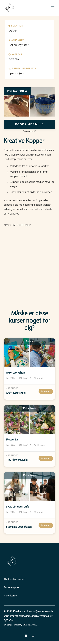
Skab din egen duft (17, 506)
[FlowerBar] (29, 419)
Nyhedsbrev (10, 595)
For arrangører (11, 587)
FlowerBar (12, 439)
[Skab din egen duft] (29, 486)
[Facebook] (26, 635)
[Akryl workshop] (29, 352)
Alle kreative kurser (14, 579)
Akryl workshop (15, 372)
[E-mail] (33, 635)
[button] (52, 8)
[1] (9, 8)
